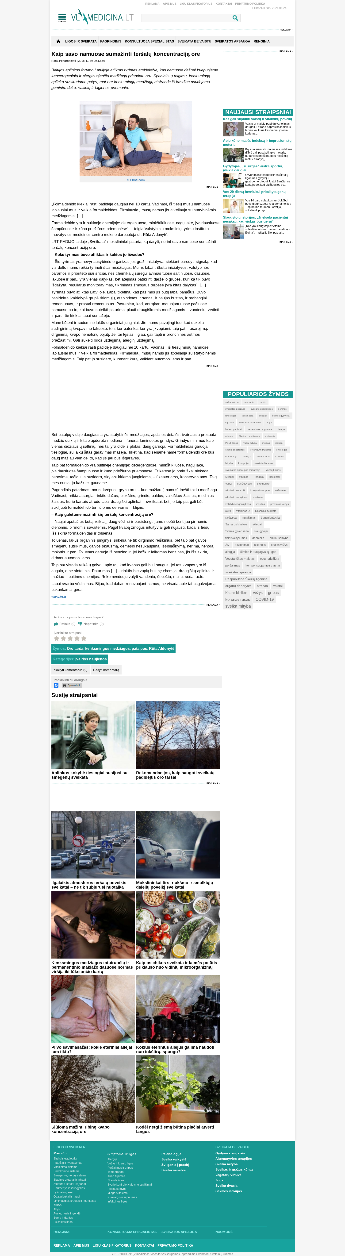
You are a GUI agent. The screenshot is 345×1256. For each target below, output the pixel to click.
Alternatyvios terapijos (233, 1158)
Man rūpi (61, 1153)
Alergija (112, 1159)
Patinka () (67, 624)
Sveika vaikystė (173, 1159)
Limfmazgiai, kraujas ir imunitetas (75, 1200)
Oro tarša (75, 649)
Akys (57, 1209)
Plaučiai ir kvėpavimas (68, 1162)
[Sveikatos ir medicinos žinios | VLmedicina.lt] (102, 17)
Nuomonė (224, 1232)
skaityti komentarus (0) (71, 670)
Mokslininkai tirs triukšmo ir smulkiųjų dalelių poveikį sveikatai (174, 885)
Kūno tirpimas (116, 1176)
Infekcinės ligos (117, 1201)
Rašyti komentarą (106, 670)
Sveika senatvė (173, 1170)
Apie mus (169, 3)
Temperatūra (115, 1172)
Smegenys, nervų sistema (70, 1175)
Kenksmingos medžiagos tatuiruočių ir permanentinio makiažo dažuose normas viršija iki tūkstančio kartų (92, 967)
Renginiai (62, 1232)
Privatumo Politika (250, 3)
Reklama (152, 3)
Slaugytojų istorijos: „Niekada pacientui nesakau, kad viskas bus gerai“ (255, 219)
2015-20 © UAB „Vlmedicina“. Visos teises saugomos (146, 1254)
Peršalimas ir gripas (120, 1167)
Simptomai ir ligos (121, 1154)
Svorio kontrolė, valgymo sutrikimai (129, 1184)
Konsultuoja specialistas (132, 1232)
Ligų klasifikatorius (196, 3)
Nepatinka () (94, 624)
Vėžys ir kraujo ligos (120, 1163)
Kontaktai (224, 3)
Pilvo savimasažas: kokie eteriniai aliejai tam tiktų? (91, 1049)
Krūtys (57, 1205)
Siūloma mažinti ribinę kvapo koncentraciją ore (80, 1129)
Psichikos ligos (63, 1222)
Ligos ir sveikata (81, 41)
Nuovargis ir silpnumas (122, 1197)
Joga (219, 1180)
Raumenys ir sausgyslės (69, 1188)
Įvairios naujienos (91, 659)
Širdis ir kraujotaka (65, 1158)
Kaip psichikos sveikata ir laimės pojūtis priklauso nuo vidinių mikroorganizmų (176, 965)
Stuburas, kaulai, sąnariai (70, 1184)
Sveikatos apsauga (179, 1232)
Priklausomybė (116, 1189)
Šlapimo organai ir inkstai (70, 1179)
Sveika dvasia (226, 1185)
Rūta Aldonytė (161, 649)
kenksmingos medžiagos (107, 649)
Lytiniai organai (63, 1192)
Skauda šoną (115, 1180)
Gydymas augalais (230, 1153)
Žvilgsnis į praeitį (175, 1165)
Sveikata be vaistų (232, 1147)
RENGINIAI (262, 41)
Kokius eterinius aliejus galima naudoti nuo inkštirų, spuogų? (175, 1049)
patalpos (139, 649)
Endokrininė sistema (67, 1171)
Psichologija (171, 1154)
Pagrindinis (110, 41)
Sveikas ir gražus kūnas (234, 1169)
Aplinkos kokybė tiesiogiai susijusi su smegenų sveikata (89, 775)
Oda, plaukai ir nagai (67, 1196)
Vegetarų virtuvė (228, 1175)
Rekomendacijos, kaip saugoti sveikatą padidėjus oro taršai (175, 775)
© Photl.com (136, 180)
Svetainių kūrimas (221, 1254)
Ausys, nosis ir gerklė (67, 1213)
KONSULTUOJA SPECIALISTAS (149, 41)
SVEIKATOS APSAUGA (232, 41)
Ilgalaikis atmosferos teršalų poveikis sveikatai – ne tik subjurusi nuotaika (88, 885)
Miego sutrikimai (117, 1193)
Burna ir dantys (63, 1217)
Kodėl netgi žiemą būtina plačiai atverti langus (175, 1129)
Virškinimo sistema (65, 1167)
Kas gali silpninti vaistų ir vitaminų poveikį (257, 119)
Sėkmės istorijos (228, 1191)
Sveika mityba (226, 1164)
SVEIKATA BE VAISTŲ (194, 41)
